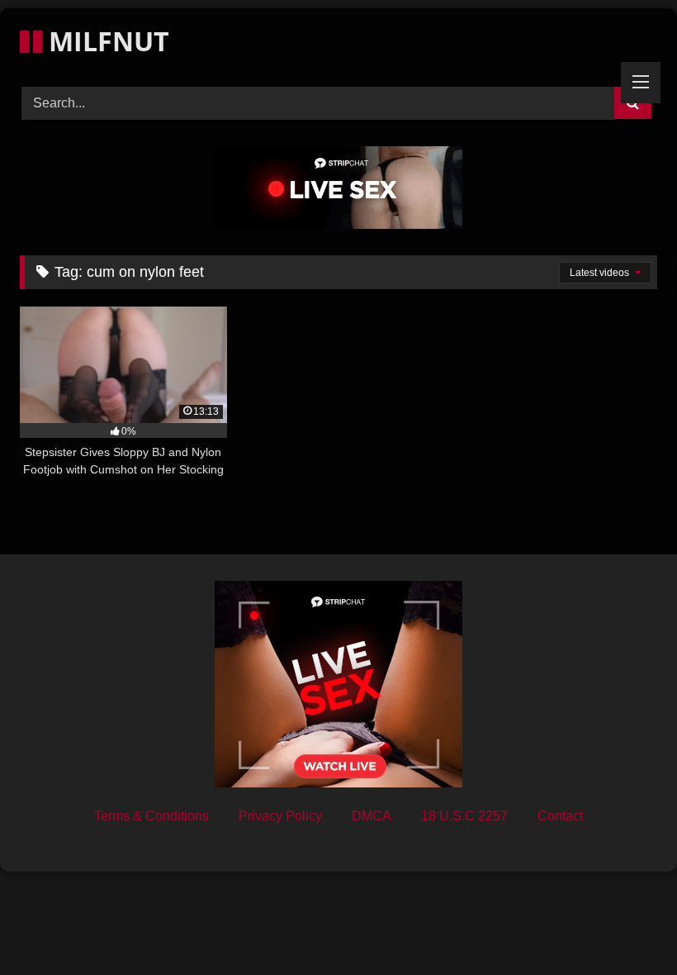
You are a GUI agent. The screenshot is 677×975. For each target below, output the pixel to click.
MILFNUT (105, 41)
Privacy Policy (280, 816)
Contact (560, 816)
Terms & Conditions (151, 816)
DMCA (371, 816)
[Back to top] (626, 926)
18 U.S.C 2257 (464, 816)
